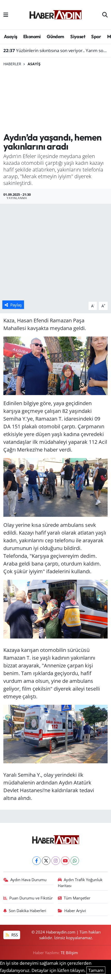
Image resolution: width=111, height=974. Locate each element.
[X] (46, 860)
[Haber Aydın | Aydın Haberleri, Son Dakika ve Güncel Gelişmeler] (55, 14)
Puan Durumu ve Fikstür (31, 898)
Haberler (12, 63)
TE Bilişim (69, 952)
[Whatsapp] (74, 860)
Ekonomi (32, 36)
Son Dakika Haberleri (27, 910)
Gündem (55, 36)
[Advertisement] (55, 99)
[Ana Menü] (5, 15)
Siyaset (77, 36)
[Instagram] (55, 860)
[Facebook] (36, 860)
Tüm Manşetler (77, 898)
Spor (96, 36)
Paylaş (16, 304)
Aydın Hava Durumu (28, 879)
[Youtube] (65, 860)
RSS (14, 934)
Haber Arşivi (75, 910)
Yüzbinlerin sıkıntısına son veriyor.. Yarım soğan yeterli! (55, 50)
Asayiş (10, 36)
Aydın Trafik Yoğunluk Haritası (80, 882)
